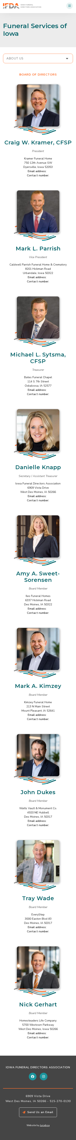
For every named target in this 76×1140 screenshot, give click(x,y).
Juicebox (45, 1125)
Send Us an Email (40, 1112)
